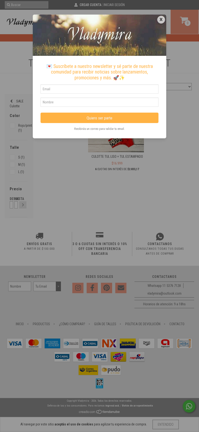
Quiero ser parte (99, 118)
